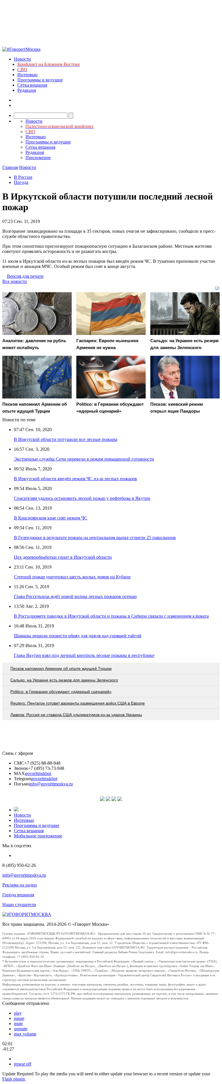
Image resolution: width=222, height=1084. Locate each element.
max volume (25, 1033)
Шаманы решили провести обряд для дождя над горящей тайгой (77, 635)
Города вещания (18, 894)
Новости (22, 59)
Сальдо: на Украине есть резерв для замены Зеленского (64, 680)
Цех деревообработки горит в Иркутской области (63, 557)
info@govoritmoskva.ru (51, 783)
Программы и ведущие (40, 79)
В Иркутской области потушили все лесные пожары (65, 439)
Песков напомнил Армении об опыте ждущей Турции (61, 668)
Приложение (38, 157)
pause (19, 1018)
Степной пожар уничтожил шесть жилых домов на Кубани (72, 576)
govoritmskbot (38, 773)
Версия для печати (25, 276)
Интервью (27, 74)
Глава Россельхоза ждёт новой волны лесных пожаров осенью (75, 596)
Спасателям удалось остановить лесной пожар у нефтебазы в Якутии (82, 498)
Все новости (14, 281)
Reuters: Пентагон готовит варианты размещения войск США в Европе (77, 703)
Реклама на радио (19, 884)
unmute (20, 1028)
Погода (21, 182)
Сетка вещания (32, 85)
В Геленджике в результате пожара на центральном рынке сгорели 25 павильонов (95, 537)
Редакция (26, 90)
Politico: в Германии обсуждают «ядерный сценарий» (61, 691)
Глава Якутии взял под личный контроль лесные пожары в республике (84, 655)
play (18, 1013)
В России (23, 177)
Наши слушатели (19, 904)
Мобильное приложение (38, 835)
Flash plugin (13, 1078)
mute (18, 1023)
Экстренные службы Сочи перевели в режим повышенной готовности (84, 459)
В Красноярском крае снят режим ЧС (50, 517)
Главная (10, 167)
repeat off (22, 1063)
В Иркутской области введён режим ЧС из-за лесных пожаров (75, 478)
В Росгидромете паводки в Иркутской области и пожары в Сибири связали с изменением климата (111, 616)
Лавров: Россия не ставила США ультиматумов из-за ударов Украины (76, 714)
